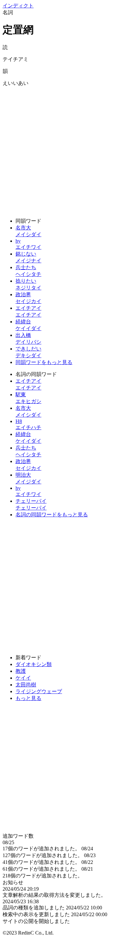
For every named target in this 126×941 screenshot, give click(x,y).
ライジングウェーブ (39, 691)
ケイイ (23, 678)
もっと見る (28, 698)
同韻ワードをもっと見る (44, 362)
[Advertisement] (63, 150)
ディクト (18, 5)
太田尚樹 (26, 684)
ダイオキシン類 (34, 664)
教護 (21, 671)
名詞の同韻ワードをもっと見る (52, 514)
